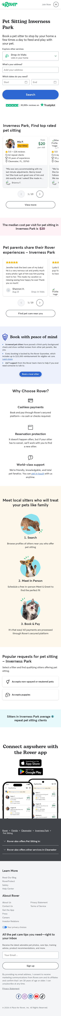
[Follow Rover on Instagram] (24, 996)
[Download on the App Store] (30, 763)
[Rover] (9, 4)
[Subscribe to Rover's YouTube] (36, 996)
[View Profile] (25, 277)
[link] (30, 94)
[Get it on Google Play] (30, 771)
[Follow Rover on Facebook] (18, 996)
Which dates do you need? (15, 76)
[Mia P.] (25, 162)
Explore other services (13, 49)
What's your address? (12, 64)
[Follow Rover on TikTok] (42, 996)
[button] (56, 4)
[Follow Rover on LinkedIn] (30, 996)
